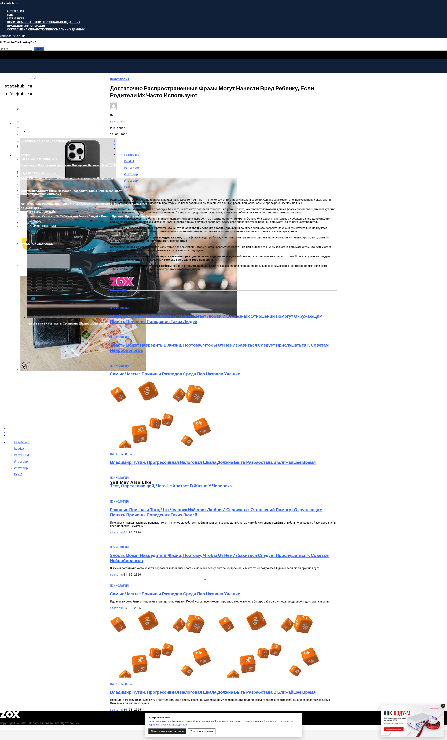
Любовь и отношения (38, 226)
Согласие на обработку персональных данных (46, 29)
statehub (117, 121)
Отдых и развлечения (38, 173)
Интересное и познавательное (45, 141)
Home (10, 14)
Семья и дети (31, 208)
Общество (21, 155)
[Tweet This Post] (227, 144)
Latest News (15, 18)
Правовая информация (26, 25)
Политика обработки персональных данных (43, 22)
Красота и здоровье (36, 243)
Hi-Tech (18, 92)
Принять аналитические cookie (167, 731)
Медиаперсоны (33, 190)
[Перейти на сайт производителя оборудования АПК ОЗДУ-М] (412, 721)
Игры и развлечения (37, 109)
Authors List (15, 11)
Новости (20, 123)
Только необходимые (201, 731)
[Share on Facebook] (227, 141)
